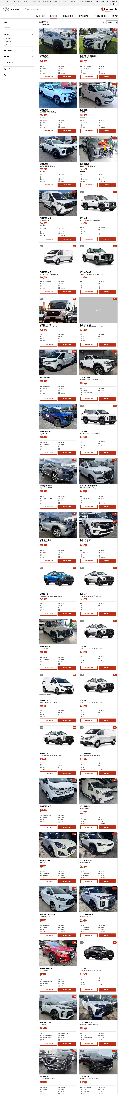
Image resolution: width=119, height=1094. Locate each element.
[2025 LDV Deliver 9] (58, 203)
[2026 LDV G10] (98, 95)
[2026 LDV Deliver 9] (98, 791)
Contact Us (67, 77)
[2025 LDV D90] (58, 41)
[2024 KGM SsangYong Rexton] (98, 471)
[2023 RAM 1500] (98, 1061)
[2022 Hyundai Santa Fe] (58, 471)
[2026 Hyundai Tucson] (98, 1007)
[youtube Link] (113, 4)
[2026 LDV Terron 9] (58, 632)
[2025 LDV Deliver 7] (58, 257)
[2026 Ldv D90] (98, 416)
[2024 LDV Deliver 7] (58, 362)
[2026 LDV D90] (98, 149)
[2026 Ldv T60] (58, 579)
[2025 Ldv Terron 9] (98, 257)
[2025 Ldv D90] (98, 203)
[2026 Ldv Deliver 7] (98, 738)
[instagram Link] (116, 4)
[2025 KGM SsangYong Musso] (98, 41)
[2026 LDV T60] (58, 95)
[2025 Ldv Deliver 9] (58, 310)
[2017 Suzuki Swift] (58, 845)
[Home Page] (11, 9)
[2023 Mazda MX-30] (98, 845)
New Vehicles (39, 16)
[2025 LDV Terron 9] (58, 416)
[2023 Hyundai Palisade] (98, 899)
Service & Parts (84, 16)
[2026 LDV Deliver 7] (58, 791)
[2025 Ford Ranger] (98, 362)
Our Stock (53, 16)
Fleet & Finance (100, 16)
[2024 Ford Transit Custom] (58, 899)
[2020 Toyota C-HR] (58, 1007)
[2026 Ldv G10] (58, 686)
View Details (49, 77)
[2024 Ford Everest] (98, 525)
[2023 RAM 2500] (58, 1061)
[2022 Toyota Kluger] (58, 525)
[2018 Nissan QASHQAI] (58, 953)
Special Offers (68, 16)
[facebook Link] (111, 4)
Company (114, 16)
